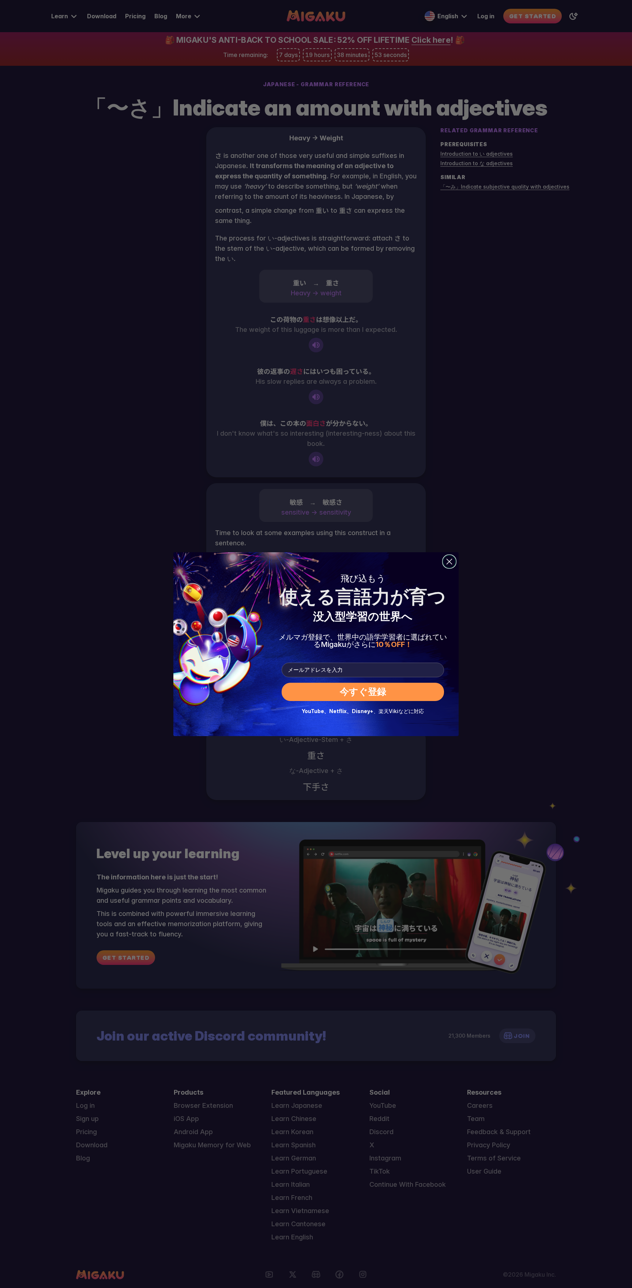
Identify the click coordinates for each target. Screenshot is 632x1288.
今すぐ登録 (363, 691)
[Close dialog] (449, 561)
